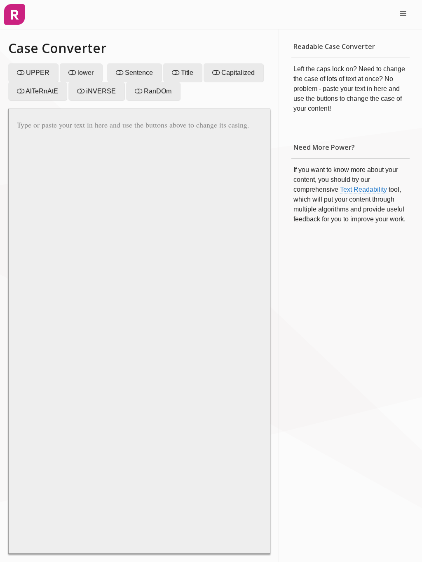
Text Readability (363, 189)
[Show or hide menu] (403, 14)
